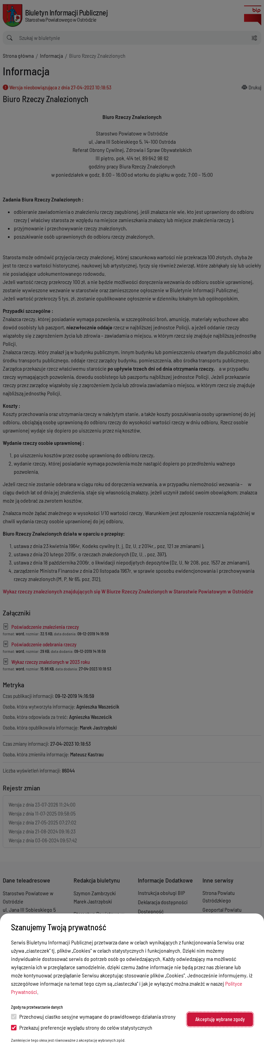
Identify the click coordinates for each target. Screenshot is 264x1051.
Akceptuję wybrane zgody (220, 1019)
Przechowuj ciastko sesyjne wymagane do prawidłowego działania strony (97, 1016)
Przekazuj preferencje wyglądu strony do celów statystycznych (85, 1027)
